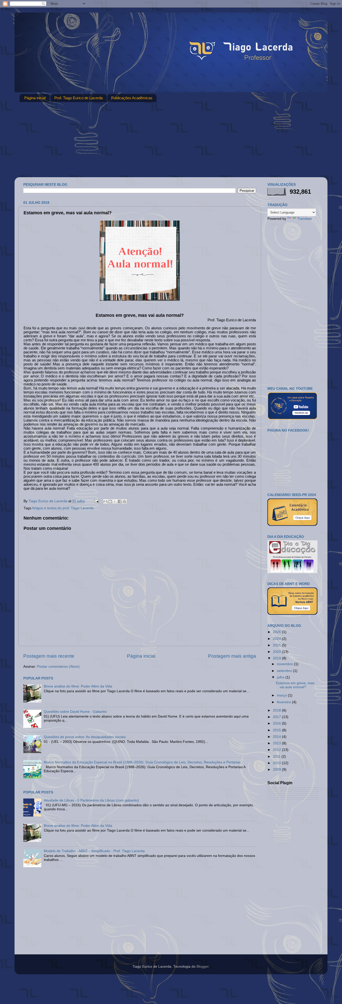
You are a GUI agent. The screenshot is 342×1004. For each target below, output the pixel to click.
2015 (277, 730)
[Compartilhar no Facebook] (119, 501)
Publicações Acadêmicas (131, 98)
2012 (277, 750)
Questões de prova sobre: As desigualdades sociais (85, 737)
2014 (277, 737)
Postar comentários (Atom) (58, 666)
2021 (277, 645)
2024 (277, 639)
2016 (277, 723)
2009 (277, 769)
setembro (285, 671)
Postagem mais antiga (232, 656)
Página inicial (35, 98)
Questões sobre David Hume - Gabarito (75, 712)
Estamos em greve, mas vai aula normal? (295, 685)
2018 (277, 710)
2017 (277, 717)
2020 (277, 652)
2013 (277, 743)
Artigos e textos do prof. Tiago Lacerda (63, 508)
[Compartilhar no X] (114, 501)
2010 (277, 763)
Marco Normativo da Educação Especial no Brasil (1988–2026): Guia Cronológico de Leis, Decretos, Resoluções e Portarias (142, 762)
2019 (277, 658)
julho (281, 677)
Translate (304, 219)
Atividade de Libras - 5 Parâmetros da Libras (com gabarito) (91, 800)
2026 (277, 632)
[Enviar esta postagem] (96, 501)
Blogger (203, 966)
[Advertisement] (171, 140)
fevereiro (284, 702)
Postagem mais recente (48, 656)
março (282, 695)
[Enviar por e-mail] (105, 501)
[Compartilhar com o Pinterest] (124, 501)
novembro (285, 664)
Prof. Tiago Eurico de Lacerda (78, 98)
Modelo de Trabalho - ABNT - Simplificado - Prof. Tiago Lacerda (94, 851)
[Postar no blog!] (110, 501)
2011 (277, 756)
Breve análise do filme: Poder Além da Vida (78, 686)
